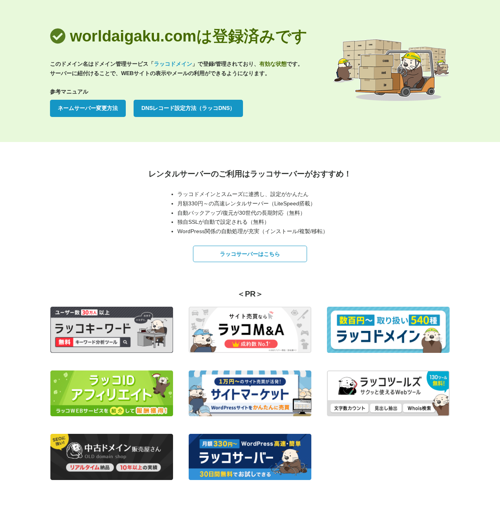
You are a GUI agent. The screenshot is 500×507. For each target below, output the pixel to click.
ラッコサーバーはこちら (250, 254)
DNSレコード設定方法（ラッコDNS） (188, 108)
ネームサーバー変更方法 (88, 108)
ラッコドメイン (173, 64)
